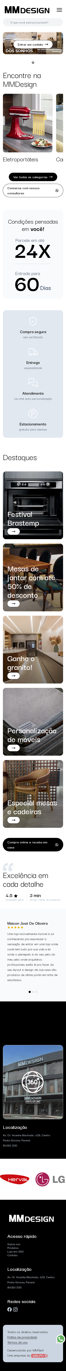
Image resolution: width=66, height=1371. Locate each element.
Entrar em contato (30, 44)
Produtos (13, 1247)
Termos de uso (17, 1341)
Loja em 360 (15, 1251)
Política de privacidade (22, 1336)
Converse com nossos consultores (23, 190)
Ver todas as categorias (30, 176)
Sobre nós (13, 1244)
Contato (12, 1255)
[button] (30, 992)
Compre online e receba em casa (27, 845)
